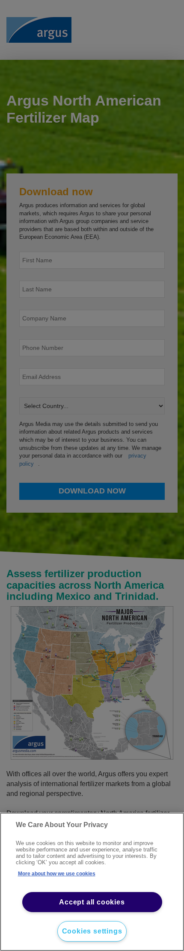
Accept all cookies (92, 902)
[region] (92, 882)
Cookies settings (92, 931)
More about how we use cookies (56, 873)
